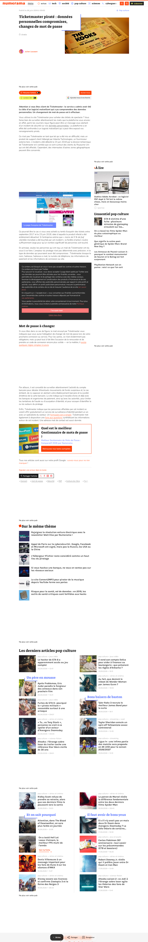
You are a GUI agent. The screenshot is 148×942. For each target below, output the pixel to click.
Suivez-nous (85, 93)
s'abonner (138, 3)
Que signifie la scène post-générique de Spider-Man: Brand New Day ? (110, 244)
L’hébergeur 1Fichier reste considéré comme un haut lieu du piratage (60, 557)
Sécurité (50, 481)
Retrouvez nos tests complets (57, 448)
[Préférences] (127, 3)
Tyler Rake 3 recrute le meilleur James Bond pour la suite (112, 705)
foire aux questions (53, 417)
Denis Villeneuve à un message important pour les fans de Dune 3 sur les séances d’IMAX (52, 863)
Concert (24, 481)
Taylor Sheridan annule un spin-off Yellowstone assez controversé (112, 725)
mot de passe (37, 481)
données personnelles (59, 125)
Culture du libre (73, 481)
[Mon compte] (122, 3)
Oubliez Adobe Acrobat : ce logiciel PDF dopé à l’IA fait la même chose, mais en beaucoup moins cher (111, 200)
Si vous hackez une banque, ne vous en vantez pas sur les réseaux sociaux (61, 569)
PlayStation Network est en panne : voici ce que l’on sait (108, 266)
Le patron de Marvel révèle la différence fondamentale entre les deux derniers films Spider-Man (113, 800)
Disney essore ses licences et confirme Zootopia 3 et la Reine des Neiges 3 (53, 882)
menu (30, 3)
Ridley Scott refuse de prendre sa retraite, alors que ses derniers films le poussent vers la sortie (51, 800)
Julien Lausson (31, 51)
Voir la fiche (44, 850)
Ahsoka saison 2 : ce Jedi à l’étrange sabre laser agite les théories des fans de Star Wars (113, 883)
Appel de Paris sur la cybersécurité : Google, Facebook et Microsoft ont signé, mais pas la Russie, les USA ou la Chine (61, 547)
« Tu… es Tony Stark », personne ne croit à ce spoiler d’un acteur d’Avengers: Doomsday (50, 726)
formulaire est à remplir (60, 414)
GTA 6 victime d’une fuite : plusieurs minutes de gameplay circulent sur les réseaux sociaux (116, 223)
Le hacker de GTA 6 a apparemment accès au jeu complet (53, 662)
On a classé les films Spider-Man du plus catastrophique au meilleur (110, 233)
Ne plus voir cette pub (28, 86)
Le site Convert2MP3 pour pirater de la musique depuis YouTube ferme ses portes (57, 581)
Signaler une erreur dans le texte (32, 470)
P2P (60, 481)
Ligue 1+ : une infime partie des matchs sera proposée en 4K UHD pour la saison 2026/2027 (113, 745)
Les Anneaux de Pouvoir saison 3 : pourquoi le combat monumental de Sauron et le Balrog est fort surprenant (111, 255)
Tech (86, 481)
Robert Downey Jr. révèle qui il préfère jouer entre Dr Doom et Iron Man (113, 862)
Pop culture (124, 10)
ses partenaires (28, 298)
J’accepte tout (57, 310)
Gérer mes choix (55, 315)
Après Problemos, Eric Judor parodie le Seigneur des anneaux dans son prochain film (52, 687)
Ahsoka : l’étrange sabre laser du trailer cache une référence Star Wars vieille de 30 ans (52, 745)
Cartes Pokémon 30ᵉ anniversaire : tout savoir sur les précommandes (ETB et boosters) (112, 844)
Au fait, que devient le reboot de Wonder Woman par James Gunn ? (112, 682)
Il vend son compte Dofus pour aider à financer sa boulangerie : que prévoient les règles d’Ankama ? (113, 663)
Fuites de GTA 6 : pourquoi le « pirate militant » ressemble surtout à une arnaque (52, 707)
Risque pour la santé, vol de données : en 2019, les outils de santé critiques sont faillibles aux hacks (58, 592)
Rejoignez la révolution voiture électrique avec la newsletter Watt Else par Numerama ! (58, 533)
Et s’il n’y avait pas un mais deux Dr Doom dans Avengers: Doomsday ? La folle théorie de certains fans (113, 824)
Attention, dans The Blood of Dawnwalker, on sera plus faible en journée (52, 823)
